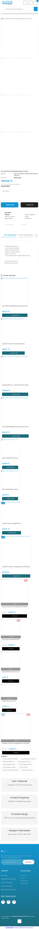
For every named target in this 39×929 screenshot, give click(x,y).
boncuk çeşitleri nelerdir (9, 767)
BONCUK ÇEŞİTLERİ (8, 761)
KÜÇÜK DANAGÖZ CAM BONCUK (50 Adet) (14, 606)
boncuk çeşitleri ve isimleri (28, 759)
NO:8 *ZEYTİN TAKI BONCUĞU (11, 639)
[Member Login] (30, 3)
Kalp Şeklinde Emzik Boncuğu (10, 671)
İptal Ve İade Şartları (6, 886)
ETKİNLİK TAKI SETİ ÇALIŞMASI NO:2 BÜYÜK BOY (16, 566)
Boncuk (16, 175)
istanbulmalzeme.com (20, 916)
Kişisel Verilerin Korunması (8, 889)
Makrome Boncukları (31, 173)
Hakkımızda (24, 875)
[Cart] (36, 3)
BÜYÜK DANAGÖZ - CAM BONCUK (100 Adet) (15, 385)
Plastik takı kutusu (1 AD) (9, 701)
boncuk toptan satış (27, 770)
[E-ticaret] (19, 928)
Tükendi (14, 616)
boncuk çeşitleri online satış (10, 759)
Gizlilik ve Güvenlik (6, 882)
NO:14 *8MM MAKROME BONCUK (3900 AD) (14, 306)
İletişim (23, 878)
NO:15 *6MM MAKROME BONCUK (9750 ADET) (15, 426)
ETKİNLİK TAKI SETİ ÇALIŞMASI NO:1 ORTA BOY (15, 743)
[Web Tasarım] (19, 921)
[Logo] (7, 2)
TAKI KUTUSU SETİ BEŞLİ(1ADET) (11, 523)
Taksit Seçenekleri (25, 235)
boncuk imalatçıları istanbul (10, 770)
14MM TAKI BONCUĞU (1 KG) (10, 458)
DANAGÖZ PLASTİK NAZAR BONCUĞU (13, 343)
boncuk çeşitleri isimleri (24, 761)
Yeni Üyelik (4, 875)
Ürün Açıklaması (10, 235)
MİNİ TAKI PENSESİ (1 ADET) (10, 489)
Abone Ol (28, 862)
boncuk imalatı (23, 767)
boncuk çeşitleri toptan (9, 764)
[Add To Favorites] (7, 224)
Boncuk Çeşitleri (19, 173)
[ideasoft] (9, 928)
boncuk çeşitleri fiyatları (25, 764)
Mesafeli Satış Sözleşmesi (8, 879)
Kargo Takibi (24, 883)
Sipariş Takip (24, 880)
